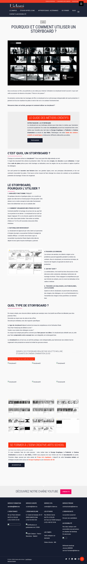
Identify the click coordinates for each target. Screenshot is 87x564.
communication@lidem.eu (70, 506)
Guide (43, 22)
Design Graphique (34, 460)
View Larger (19, 368)
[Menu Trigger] (81, 3)
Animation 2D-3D (49, 460)
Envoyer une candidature (70, 518)
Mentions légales (12, 561)
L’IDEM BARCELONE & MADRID (63, 1)
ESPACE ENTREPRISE (50, 1)
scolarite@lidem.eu (31, 506)
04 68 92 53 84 (75, 1)
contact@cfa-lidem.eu (50, 506)
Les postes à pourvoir (69, 515)
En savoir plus (67, 534)
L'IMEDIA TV (66, 491)
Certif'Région (28, 559)
